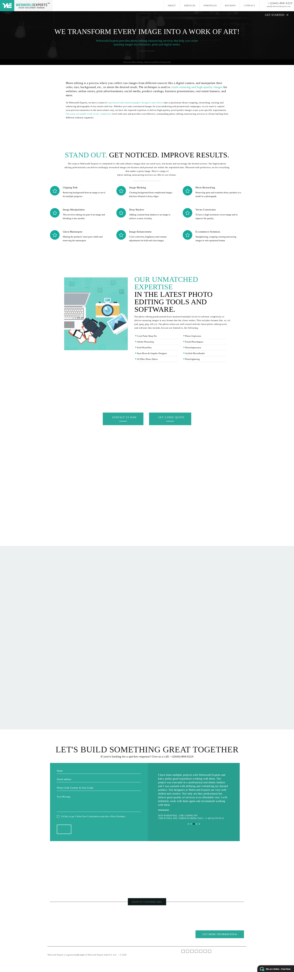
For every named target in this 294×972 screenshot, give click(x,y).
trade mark (79, 955)
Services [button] (54, 917)
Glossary (54, 928)
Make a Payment (112, 924)
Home (52, 913)
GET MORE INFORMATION (219, 934)
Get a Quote (110, 920)
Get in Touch (110, 913)
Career (53, 932)
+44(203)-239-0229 (134, 887)
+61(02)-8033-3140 (162, 887)
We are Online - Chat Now (278, 969)
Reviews (230, 5)
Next (225, 796)
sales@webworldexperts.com (279, 6)
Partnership (82, 920)
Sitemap (80, 924)
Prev (162, 796)
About (172, 5)
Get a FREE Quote (171, 417)
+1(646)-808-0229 (280, 3)
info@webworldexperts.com (162, 891)
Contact (249, 5)
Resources (55, 924)
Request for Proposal (114, 917)
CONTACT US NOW (124, 417)
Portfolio (210, 5)
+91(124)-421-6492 (190, 887)
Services (189, 5)
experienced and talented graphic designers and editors (135, 102)
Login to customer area (147, 902)
